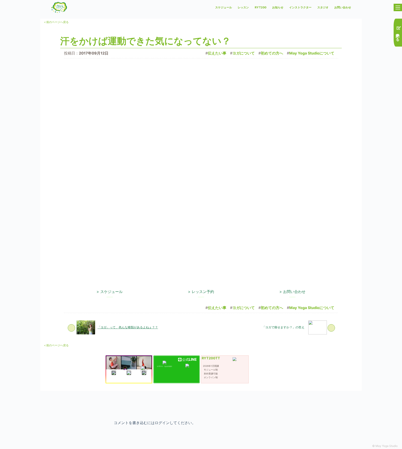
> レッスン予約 (201, 291)
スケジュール (223, 7)
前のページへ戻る (56, 22)
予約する (397, 34)
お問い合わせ (342, 7)
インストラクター (300, 7)
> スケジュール (110, 291)
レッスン (243, 7)
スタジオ (322, 7)
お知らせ (277, 7)
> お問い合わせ (292, 291)
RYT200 (260, 7)
